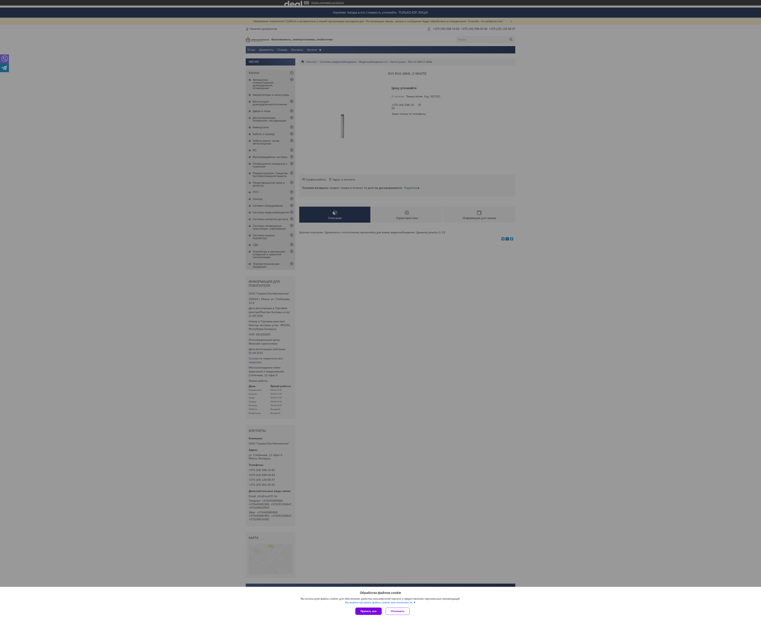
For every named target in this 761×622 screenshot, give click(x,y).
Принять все (368, 611)
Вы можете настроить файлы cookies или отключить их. (379, 602)
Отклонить (397, 611)
